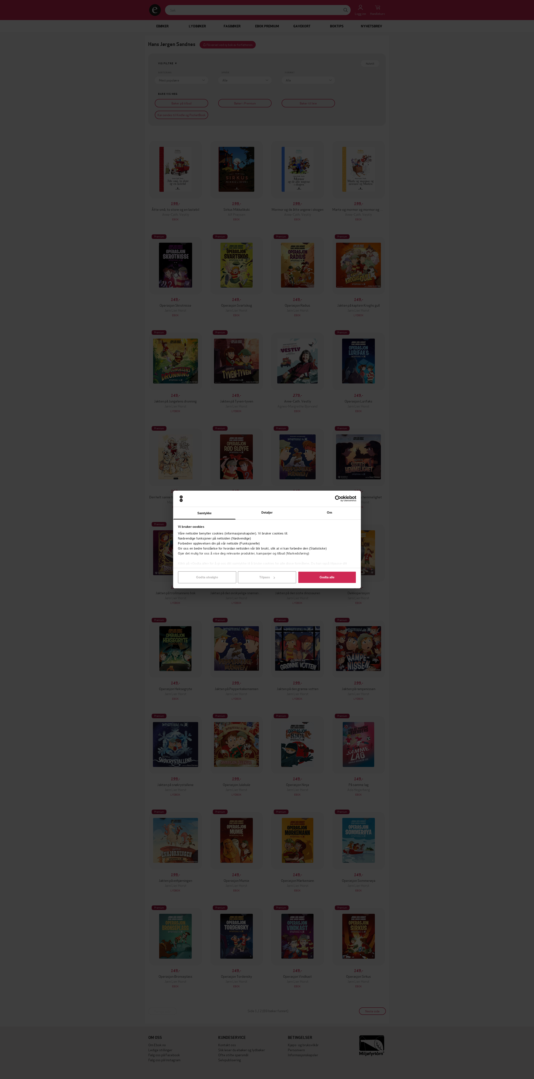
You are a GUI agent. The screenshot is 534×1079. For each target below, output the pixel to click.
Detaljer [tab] (267, 512)
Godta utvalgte (207, 577)
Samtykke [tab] (204, 513)
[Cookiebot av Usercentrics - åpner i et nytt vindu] (338, 499)
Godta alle (327, 577)
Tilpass (264, 577)
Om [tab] (329, 512)
